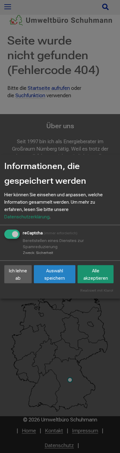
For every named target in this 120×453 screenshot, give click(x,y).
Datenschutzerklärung (27, 216)
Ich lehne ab (18, 274)
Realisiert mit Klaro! (96, 291)
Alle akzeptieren (95, 274)
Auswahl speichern (54, 274)
